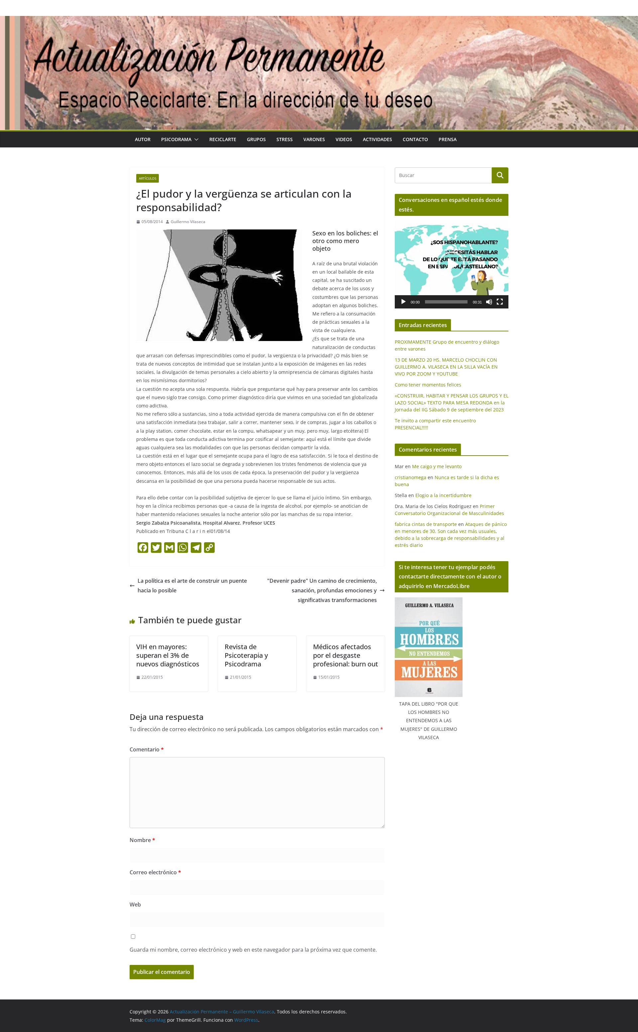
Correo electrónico (155, 872)
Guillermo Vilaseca (188, 221)
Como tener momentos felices (428, 385)
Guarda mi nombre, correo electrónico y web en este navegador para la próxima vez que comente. (253, 949)
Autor (143, 139)
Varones (314, 139)
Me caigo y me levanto (437, 466)
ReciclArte (222, 139)
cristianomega (410, 477)
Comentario (147, 749)
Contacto (415, 139)
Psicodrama (176, 139)
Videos (344, 139)
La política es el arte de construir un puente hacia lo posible (192, 585)
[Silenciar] (489, 302)
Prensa (448, 139)
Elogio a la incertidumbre (443, 495)
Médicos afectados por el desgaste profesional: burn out (345, 655)
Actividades (377, 139)
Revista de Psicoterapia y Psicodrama (246, 655)
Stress (284, 139)
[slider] (446, 301)
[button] (195, 139)
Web (135, 904)
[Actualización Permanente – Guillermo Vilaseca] (319, 20)
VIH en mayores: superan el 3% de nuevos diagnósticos (167, 655)
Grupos (256, 139)
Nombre (142, 840)
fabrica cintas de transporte (426, 524)
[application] (451, 264)
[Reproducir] (403, 302)
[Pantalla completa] (499, 302)
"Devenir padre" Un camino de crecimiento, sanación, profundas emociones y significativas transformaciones (322, 590)
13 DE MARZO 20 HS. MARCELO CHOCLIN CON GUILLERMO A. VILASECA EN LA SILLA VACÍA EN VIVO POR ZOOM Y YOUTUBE (446, 367)
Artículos (147, 178)
